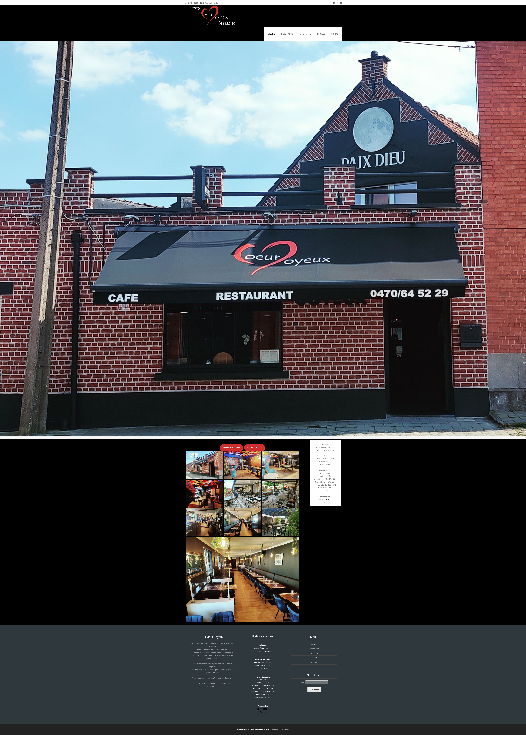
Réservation (287, 34)
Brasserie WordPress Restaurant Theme (253, 729)
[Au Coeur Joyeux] (211, 25)
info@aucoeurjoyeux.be (210, 3)
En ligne (325, 502)
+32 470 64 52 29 (254, 448)
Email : (302, 682)
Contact (335, 34)
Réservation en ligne (231, 448)
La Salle (321, 34)
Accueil (271, 34)
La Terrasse (305, 34)
